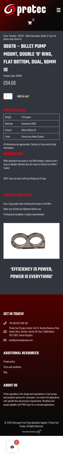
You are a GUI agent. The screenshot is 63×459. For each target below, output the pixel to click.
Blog (5, 372)
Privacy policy (9, 361)
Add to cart (23, 96)
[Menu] (58, 10)
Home (6, 35)
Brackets (13, 35)
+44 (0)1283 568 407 (18, 323)
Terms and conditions (12, 367)
